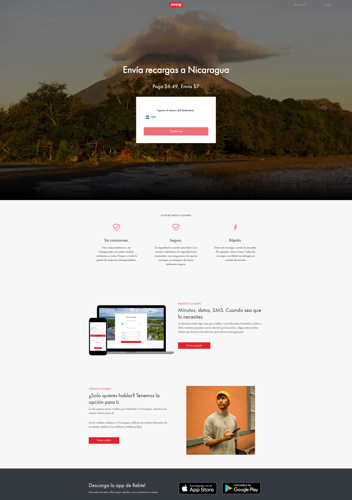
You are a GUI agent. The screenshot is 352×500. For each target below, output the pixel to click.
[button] (306, 5)
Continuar (176, 131)
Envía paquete (194, 345)
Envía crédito (104, 440)
